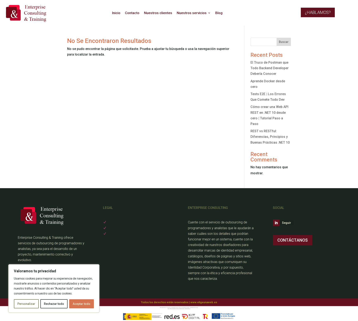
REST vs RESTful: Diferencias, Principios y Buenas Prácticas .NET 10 (270, 136)
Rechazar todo (54, 303)
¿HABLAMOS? (318, 12)
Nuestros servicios (192, 13)
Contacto (132, 13)
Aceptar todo (81, 303)
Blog (219, 13)
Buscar (284, 42)
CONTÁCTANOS (292, 240)
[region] (53, 288)
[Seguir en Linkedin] (276, 222)
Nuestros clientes (158, 13)
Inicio (116, 13)
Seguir (286, 222)
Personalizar (26, 303)
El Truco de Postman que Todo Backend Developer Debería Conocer (269, 68)
